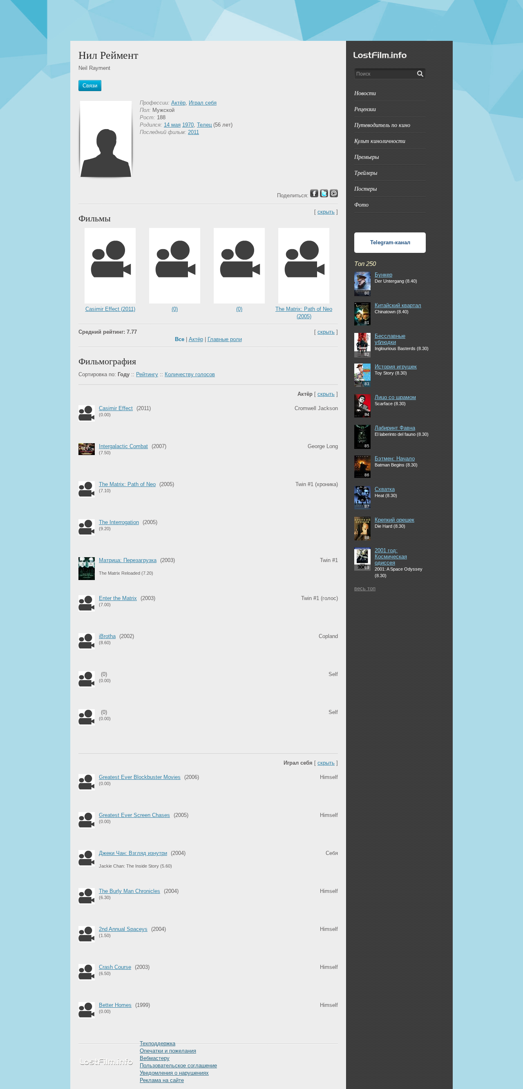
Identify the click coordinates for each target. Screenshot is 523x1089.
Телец (204, 125)
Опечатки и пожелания (168, 1051)
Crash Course (115, 967)
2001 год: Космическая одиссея (391, 556)
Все (179, 339)
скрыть (326, 212)
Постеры (365, 188)
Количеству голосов (190, 374)
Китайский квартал (398, 305)
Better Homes (115, 1005)
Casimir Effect (116, 408)
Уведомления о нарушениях (174, 1073)
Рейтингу (147, 374)
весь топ (364, 588)
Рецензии (365, 109)
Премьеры (366, 157)
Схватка (385, 489)
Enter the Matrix (118, 598)
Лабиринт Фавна (395, 428)
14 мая (172, 125)
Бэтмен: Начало (395, 458)
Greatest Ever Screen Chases (134, 815)
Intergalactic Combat (123, 446)
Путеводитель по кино (382, 125)
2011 (193, 132)
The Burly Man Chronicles (129, 891)
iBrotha (107, 636)
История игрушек (396, 367)
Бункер (383, 275)
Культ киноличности (379, 141)
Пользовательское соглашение (178, 1065)
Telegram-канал (390, 242)
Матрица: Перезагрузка (127, 560)
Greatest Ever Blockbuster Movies (140, 777)
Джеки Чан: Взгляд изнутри (133, 853)
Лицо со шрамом (395, 397)
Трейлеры (365, 172)
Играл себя (203, 103)
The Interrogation (119, 522)
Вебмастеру (155, 1058)
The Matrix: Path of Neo (127, 484)
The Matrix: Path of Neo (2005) (303, 312)
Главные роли (225, 339)
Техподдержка (157, 1043)
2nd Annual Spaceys (123, 929)
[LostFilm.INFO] (261, 20)
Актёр (178, 103)
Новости (365, 93)
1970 (188, 125)
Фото (361, 204)
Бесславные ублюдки (390, 339)
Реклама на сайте (162, 1080)
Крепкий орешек (394, 520)
